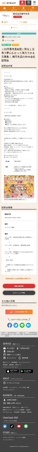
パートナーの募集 (20, 437)
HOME (3, 332)
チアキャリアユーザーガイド (10, 367)
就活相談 (5, 364)
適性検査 (25, 358)
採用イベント (16, 407)
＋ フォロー (17, 16)
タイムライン (11, 358)
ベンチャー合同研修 (19, 410)
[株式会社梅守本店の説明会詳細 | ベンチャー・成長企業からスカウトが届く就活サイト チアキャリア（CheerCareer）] (9, 3)
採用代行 (29, 412)
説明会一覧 (22, 332)
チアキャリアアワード (9, 437)
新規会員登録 (19, 286)
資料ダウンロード (7, 410)
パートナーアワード (8, 440)
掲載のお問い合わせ (14, 403)
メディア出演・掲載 (24, 387)
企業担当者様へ (12, 400)
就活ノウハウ (6, 362)
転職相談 (11, 364)
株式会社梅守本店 (12, 332)
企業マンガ (18, 364)
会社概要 (5, 387)
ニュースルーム (13, 387)
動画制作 (23, 412)
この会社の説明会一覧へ (21, 312)
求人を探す (11, 348)
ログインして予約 (19, 293)
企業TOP (10, 22)
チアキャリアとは (13, 383)
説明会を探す (25, 348)
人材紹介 (28, 410)
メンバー (20, 27)
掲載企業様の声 (7, 407)
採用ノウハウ (24, 407)
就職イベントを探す (14, 354)
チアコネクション (7, 412)
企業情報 (29, 22)
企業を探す (11, 351)
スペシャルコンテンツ (24, 362)
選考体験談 (14, 362)
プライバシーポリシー (9, 389)
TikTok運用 (16, 412)
